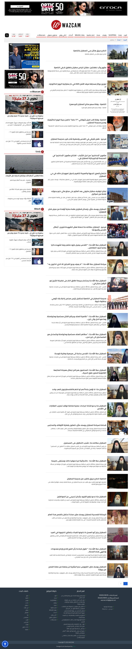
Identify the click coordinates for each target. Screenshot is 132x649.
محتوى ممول (52, 35)
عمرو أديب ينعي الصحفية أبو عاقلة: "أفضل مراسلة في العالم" (74, 632)
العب (28, 620)
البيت (125, 35)
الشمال (27, 612)
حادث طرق (26, 627)
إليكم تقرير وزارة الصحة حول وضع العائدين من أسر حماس (74, 596)
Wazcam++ (41, 35)
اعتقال (27, 605)
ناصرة (27, 598)
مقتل (27, 610)
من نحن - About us (108, 609)
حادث (27, 603)
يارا (28, 615)
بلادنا (120, 35)
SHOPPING (112, 35)
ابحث (118, 40)
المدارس (27, 622)
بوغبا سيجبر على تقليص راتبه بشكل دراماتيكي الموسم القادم (74, 636)
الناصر (28, 600)
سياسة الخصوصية (109, 606)
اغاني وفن (62, 35)
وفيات (104, 35)
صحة (98, 35)
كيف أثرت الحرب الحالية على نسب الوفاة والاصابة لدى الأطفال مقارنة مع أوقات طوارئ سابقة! (75, 602)
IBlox (74, 646)
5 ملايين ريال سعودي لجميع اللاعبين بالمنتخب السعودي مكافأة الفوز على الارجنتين (74, 607)
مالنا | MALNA (79, 35)
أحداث (71, 35)
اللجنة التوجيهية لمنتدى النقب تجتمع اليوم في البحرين (74, 621)
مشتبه (27, 629)
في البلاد (27, 608)
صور (28, 595)
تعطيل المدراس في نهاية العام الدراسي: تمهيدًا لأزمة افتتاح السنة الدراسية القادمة (75, 612)
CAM (28, 624)
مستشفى (26, 617)
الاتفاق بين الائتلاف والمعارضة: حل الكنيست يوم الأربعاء (74, 616)
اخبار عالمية (90, 35)
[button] (5, 644)
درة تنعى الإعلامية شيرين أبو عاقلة (77, 628)
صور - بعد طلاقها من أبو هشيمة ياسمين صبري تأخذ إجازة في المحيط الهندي (75, 625)
